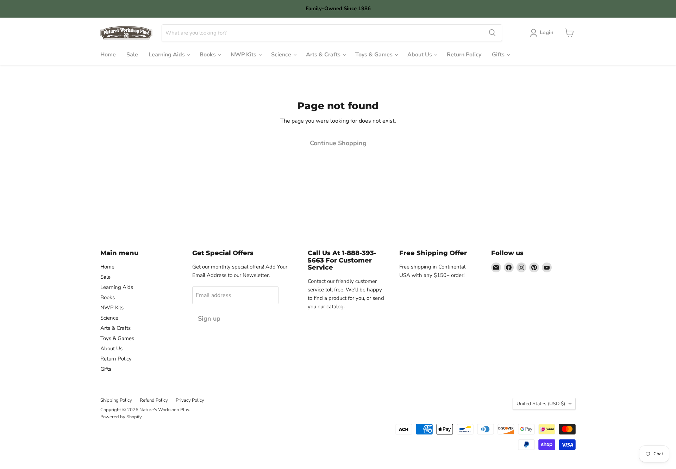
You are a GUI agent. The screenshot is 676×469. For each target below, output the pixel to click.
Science (282, 54)
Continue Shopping (338, 143)
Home (108, 54)
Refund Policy (154, 400)
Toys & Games (374, 54)
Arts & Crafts (324, 54)
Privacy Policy (190, 400)
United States (541, 403)
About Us (420, 54)
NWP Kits (244, 54)
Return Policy (464, 54)
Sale (132, 54)
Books (208, 54)
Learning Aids (167, 54)
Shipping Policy (116, 400)
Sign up (209, 318)
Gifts (499, 54)
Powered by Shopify (121, 417)
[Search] (492, 33)
